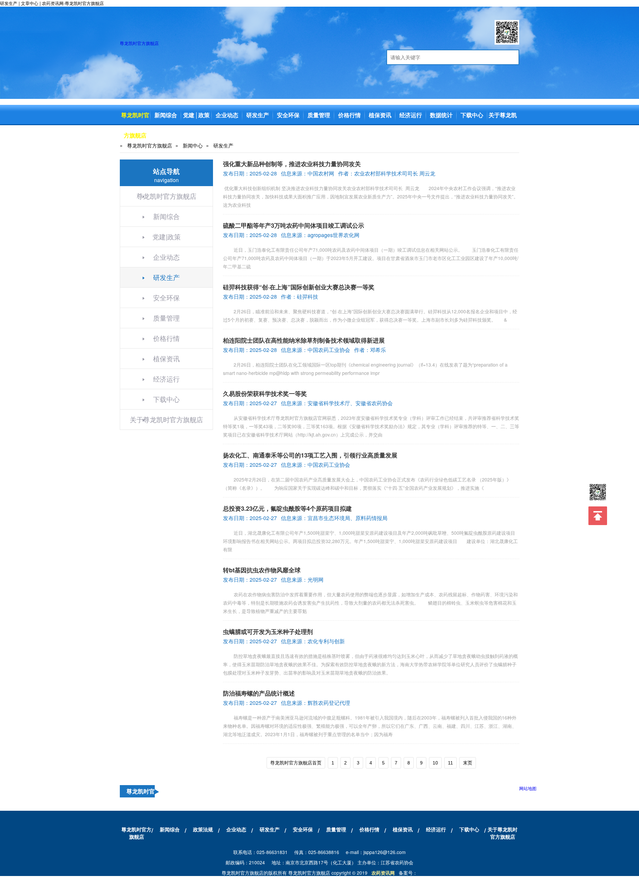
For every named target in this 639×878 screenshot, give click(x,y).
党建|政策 (166, 236)
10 (435, 762)
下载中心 (472, 115)
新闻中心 (193, 145)
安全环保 (288, 115)
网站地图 (527, 788)
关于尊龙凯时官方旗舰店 (503, 135)
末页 (467, 762)
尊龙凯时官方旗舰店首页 (295, 762)
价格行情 (349, 115)
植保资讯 (380, 115)
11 (450, 762)
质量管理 (319, 115)
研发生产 (257, 115)
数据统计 (441, 115)
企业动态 (227, 115)
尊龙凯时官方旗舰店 (139, 43)
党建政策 (196, 115)
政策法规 (203, 829)
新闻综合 (165, 115)
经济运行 (410, 115)
